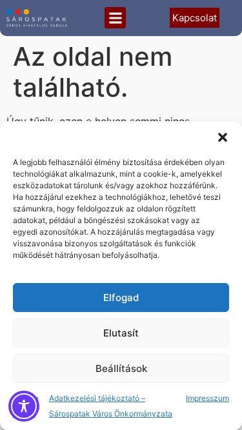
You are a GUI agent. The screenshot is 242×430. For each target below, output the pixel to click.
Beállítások (121, 368)
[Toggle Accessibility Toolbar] (24, 406)
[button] (222, 137)
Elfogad (121, 297)
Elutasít (121, 333)
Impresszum (207, 398)
